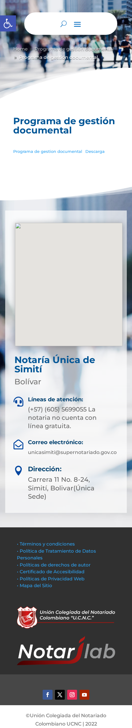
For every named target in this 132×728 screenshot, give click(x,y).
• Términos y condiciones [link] (46, 544)
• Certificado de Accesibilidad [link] (50, 572)
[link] (8, 23)
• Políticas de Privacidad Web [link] (50, 579)
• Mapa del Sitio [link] (35, 585)
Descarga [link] (95, 151)
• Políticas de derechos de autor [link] (54, 565)
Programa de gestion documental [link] (47, 151)
